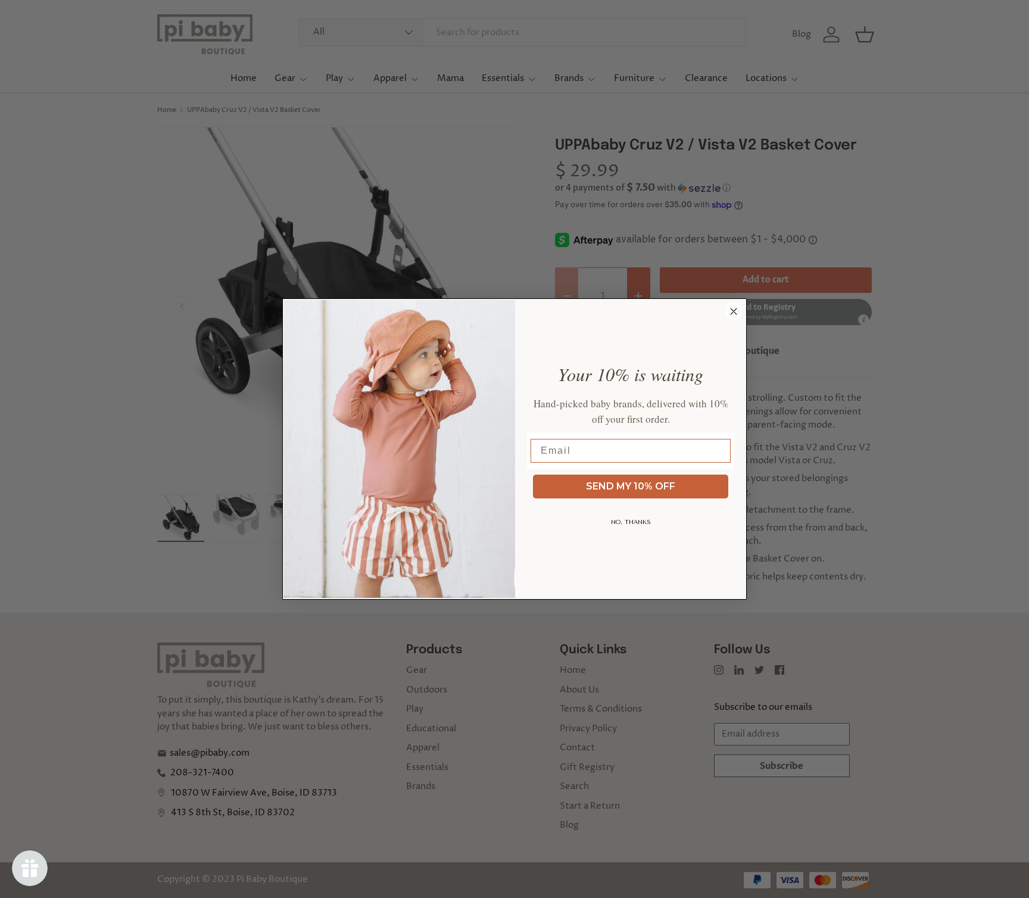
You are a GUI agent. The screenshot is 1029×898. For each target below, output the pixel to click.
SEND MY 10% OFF (630, 486)
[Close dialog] (733, 311)
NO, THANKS (631, 522)
